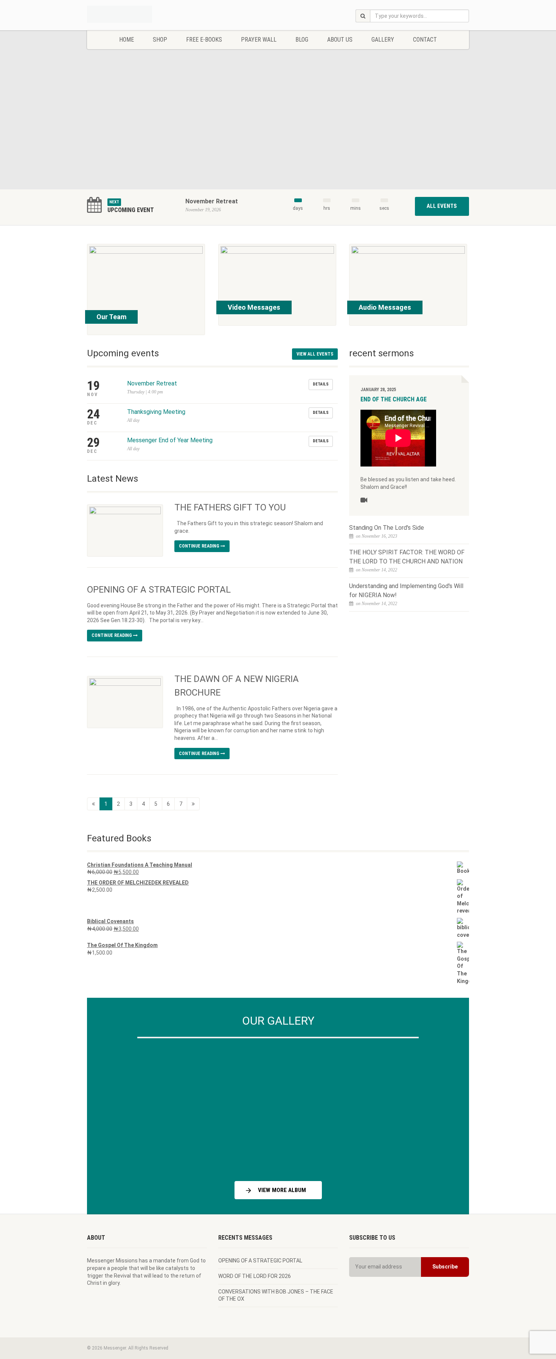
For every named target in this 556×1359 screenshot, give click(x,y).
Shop (160, 39)
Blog (301, 39)
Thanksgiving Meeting (156, 411)
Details (321, 384)
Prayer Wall (258, 39)
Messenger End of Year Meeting (170, 440)
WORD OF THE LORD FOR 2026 (254, 1276)
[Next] (445, 1107)
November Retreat (211, 201)
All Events (442, 206)
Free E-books (204, 39)
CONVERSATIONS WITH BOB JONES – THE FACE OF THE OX (275, 1295)
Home (126, 39)
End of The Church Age (393, 399)
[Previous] (111, 1107)
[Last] (193, 803)
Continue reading (200, 546)
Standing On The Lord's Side (386, 527)
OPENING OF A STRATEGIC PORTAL (159, 589)
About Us (340, 39)
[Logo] (147, 9)
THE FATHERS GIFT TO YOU (230, 507)
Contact (425, 39)
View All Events (315, 354)
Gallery (382, 39)
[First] (93, 803)
